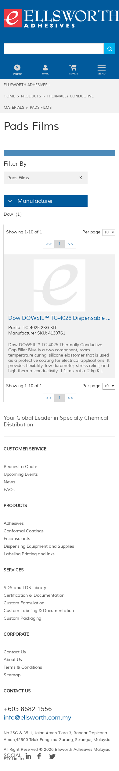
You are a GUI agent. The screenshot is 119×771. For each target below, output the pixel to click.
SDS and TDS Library (25, 587)
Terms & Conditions (23, 667)
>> (70, 244)
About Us (13, 659)
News (9, 482)
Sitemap (12, 675)
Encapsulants (17, 538)
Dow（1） (14, 214)
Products (31, 96)
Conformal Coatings (24, 531)
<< (49, 244)
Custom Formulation (24, 603)
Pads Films (41, 107)
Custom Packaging (22, 618)
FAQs (9, 489)
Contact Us (15, 652)
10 (106, 232)
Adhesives (14, 523)
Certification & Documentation (34, 595)
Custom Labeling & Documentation (39, 610)
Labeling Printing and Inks (29, 554)
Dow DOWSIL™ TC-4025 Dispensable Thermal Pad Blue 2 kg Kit (59, 318)
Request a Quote (20, 466)
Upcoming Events (21, 474)
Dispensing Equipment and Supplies (39, 546)
